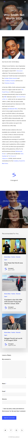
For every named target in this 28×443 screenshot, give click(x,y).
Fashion (19, 7)
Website (4, 399)
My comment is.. (6, 359)
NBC (5, 96)
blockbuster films (12, 108)
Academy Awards (10, 80)
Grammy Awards (9, 83)
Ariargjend (9, 22)
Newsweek (20, 71)
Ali (6, 154)
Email (4, 391)
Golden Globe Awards (10, 78)
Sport (5, 259)
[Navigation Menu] (25, 2)
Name (4, 383)
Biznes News (10, 7)
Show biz (14, 10)
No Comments (14, 25)
